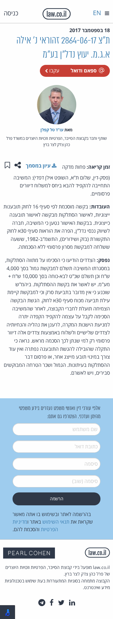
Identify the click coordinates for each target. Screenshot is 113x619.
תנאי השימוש (55, 521)
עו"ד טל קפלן (51, 130)
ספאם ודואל (83, 70)
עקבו (53, 70)
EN (97, 13)
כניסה (11, 13)
